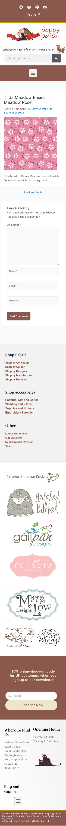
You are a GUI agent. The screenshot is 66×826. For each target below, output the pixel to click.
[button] (33, 73)
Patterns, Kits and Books (22, 399)
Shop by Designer (16, 371)
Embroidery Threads (19, 412)
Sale (8, 446)
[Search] (56, 58)
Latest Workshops (16, 433)
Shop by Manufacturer (19, 375)
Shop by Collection (17, 362)
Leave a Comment (15, 109)
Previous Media (33, 192)
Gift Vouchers (13, 437)
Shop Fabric (16, 354)
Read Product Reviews (19, 442)
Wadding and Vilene (18, 404)
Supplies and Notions (19, 408)
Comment (14, 224)
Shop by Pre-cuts (16, 379)
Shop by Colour (15, 366)
